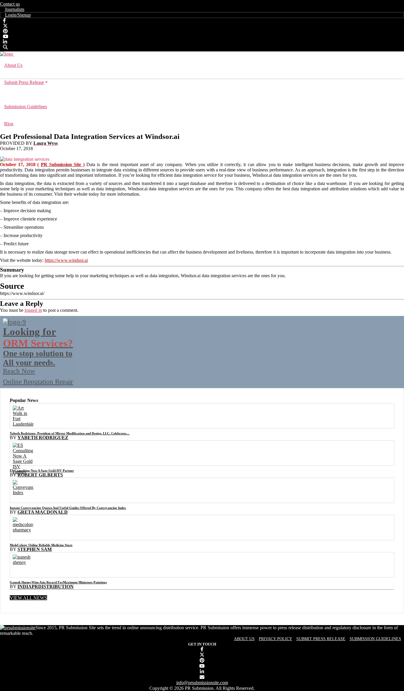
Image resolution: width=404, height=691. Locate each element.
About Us (244, 639)
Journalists (14, 9)
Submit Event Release (202, 94)
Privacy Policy (275, 639)
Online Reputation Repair (38, 355)
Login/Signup (18, 14)
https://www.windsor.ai (66, 260)
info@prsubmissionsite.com (202, 682)
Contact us (10, 4)
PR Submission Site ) (63, 164)
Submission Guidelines (375, 639)
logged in (33, 310)
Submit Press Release (320, 639)
